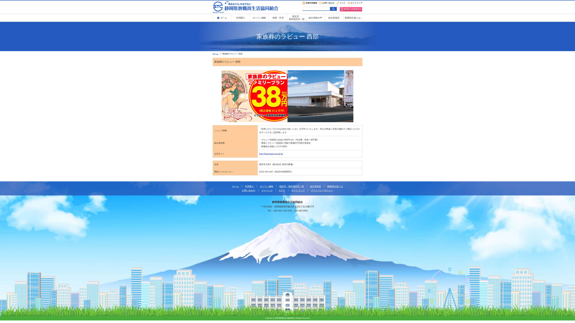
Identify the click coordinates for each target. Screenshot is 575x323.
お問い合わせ (328, 3)
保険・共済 (278, 17)
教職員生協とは (353, 17)
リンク (342, 3)
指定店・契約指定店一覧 (291, 186)
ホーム (235, 186)
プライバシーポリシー (322, 190)
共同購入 (240, 17)
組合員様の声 (315, 17)
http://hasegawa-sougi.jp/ (271, 154)
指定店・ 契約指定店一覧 (297, 17)
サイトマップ (356, 3)
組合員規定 (334, 17)
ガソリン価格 (259, 17)
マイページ (267, 190)
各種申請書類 (311, 3)
